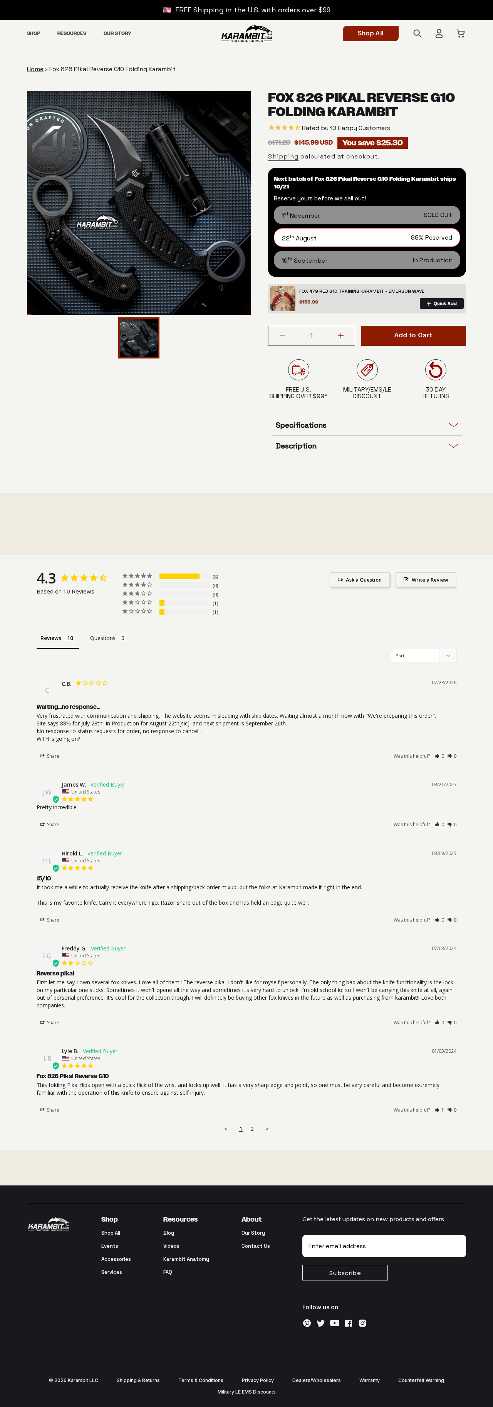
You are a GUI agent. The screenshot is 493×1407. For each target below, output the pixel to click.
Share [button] (52, 756)
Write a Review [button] (430, 579)
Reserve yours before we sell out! (320, 198)
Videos (171, 1246)
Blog (168, 1233)
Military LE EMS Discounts (247, 1392)
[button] (33, 34)
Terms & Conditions (200, 1380)
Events (109, 1246)
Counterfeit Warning (421, 1380)
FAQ (167, 1272)
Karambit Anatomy (186, 1259)
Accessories (116, 1259)
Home (35, 69)
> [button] (267, 1128)
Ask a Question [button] (364, 579)
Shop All (371, 34)
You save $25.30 (372, 143)
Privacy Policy (258, 1380)
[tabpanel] (139, 203)
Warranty (369, 1380)
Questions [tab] (103, 638)
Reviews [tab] (50, 638)
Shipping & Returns (138, 1380)
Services (111, 1272)
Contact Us (255, 1246)
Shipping (283, 156)
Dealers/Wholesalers (316, 1380)
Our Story (253, 1233)
